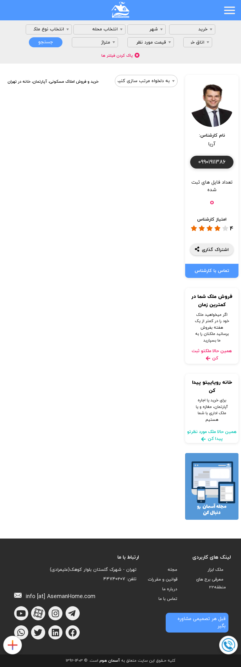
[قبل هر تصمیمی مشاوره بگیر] (228, 645)
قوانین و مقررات (162, 579)
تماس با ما (167, 599)
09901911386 (212, 162)
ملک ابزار (215, 570)
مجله (172, 570)
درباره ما (169, 589)
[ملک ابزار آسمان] (12, 645)
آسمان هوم (109, 661)
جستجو (45, 42)
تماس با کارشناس (212, 271)
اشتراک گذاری (215, 250)
